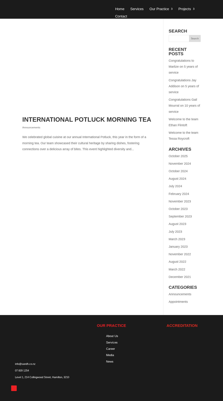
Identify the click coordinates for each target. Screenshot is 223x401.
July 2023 (175, 231)
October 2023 (178, 209)
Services (137, 9)
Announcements (31, 127)
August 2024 (177, 178)
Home (119, 9)
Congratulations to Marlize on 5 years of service (183, 66)
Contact (121, 16)
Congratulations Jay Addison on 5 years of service (184, 86)
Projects (184, 9)
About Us (112, 336)
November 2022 (180, 254)
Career (110, 348)
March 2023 (177, 239)
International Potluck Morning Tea (86, 119)
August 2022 (177, 261)
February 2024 (179, 194)
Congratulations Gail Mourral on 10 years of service (184, 105)
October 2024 (178, 171)
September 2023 (180, 216)
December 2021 (180, 277)
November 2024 (180, 163)
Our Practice (159, 9)
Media (110, 355)
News (109, 361)
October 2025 (178, 156)
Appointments (178, 301)
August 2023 (177, 224)
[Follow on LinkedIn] (14, 388)
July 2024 (175, 186)
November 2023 (180, 201)
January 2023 (178, 246)
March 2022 (177, 269)
